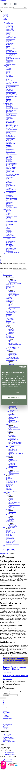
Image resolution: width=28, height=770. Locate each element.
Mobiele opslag (10, 235)
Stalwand (8, 238)
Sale (4, 253)
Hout (7, 67)
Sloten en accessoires (11, 154)
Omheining (6, 65)
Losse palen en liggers (11, 96)
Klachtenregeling (7, 718)
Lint (7, 78)
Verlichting (9, 40)
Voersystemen (9, 60)
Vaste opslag (9, 234)
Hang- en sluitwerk (11, 37)
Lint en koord (9, 76)
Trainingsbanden (10, 196)
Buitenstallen (9, 29)
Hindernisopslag (10, 232)
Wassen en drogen (10, 138)
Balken (8, 212)
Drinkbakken (9, 107)
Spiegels (8, 181)
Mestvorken (9, 140)
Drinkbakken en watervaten (13, 174)
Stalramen (8, 32)
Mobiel (8, 101)
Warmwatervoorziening (12, 125)
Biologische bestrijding (12, 166)
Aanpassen (13, 402)
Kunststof (8, 74)
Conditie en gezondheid (9, 192)
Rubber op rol (9, 251)
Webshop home (4, 553)
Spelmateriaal (9, 231)
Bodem (8, 178)
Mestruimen (9, 146)
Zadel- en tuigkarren (11, 131)
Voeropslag (9, 159)
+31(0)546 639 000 (9, 549)
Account (5, 19)
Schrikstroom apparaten (12, 82)
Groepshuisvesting (10, 54)
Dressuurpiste (9, 224)
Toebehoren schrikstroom (12, 85)
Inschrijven (3, 698)
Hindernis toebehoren (11, 221)
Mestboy (8, 145)
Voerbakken (9, 106)
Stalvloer (8, 239)
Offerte (5, 18)
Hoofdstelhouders (10, 136)
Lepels (7, 214)
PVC (7, 47)
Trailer (7, 150)
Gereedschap (9, 139)
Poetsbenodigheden (11, 126)
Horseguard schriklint (11, 86)
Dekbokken (9, 41)
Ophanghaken (9, 135)
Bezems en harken (10, 143)
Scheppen (8, 142)
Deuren (8, 33)
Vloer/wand (9, 44)
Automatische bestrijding (12, 164)
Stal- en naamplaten (11, 110)
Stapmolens (9, 195)
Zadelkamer (9, 128)
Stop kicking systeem (11, 207)
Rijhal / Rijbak (9, 177)
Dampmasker (9, 200)
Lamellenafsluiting (10, 39)
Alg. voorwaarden (7, 759)
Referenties (6, 17)
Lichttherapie (9, 205)
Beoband (8, 75)
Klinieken (8, 57)
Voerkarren (9, 157)
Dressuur (8, 223)
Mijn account (6, 712)
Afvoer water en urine (11, 51)
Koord (7, 79)
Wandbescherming (10, 152)
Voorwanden (9, 25)
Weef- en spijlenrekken (12, 28)
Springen (8, 210)
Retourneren (6, 716)
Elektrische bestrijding (11, 167)
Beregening (9, 184)
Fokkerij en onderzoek (11, 53)
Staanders (8, 213)
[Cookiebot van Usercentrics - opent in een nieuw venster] (19, 367)
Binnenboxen (9, 23)
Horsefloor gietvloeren (11, 48)
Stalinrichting (9, 104)
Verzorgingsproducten (11, 198)
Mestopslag (9, 117)
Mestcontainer (9, 118)
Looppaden (9, 244)
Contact (5, 546)
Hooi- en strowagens (11, 115)
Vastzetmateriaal (10, 122)
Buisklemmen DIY (11, 93)
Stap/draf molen (10, 246)
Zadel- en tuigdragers (11, 129)
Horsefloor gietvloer (11, 249)
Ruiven (8, 173)
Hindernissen (6, 209)
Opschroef (8, 68)
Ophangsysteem (10, 149)
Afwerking (9, 55)
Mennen (8, 227)
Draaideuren (9, 34)
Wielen (8, 120)
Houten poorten (10, 170)
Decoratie (8, 62)
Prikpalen (8, 100)
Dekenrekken (9, 133)
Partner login (6, 727)
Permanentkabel (10, 80)
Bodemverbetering (10, 175)
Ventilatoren (9, 188)
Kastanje (8, 71)
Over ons (5, 15)
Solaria (8, 193)
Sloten (7, 220)
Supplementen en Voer (11, 199)
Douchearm (9, 124)
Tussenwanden (10, 26)
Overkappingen (10, 61)
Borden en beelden (10, 64)
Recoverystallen (10, 245)
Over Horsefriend (7, 724)
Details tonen (19, 392)
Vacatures (5, 14)
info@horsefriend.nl (9, 550)
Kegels (8, 228)
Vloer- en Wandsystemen (9, 237)
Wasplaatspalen (10, 43)
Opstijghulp (9, 186)
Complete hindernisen (11, 216)
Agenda (5, 728)
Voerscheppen (9, 161)
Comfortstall (9, 50)
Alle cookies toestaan (14, 397)
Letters (8, 225)
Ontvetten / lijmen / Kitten (12, 252)
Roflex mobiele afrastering (12, 94)
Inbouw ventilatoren (11, 191)
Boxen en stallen (7, 22)
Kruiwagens (9, 114)
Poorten (8, 72)
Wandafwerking (10, 179)
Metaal (8, 87)
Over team (5, 725)
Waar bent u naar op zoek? (6, 7)
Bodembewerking (10, 185)
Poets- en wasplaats (11, 121)
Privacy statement (7, 761)
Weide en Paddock (10, 168)
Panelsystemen (9, 90)
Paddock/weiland (10, 241)
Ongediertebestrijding (11, 163)
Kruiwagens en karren (11, 113)
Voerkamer (9, 156)
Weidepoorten (9, 89)
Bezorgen (5, 715)
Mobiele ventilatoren (11, 189)
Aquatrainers (9, 202)
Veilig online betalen (8, 713)
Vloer (7, 153)
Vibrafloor (8, 203)
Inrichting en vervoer (8, 103)
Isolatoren (8, 83)
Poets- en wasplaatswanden (13, 58)
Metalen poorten (10, 171)
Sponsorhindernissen (11, 219)
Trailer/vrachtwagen (11, 248)
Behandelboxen (10, 30)
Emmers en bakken (11, 147)
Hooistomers (9, 160)
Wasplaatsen (9, 242)
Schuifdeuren (9, 36)
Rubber (8, 46)
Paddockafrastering (11, 92)
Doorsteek (8, 69)
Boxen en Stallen (7, 734)
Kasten (8, 132)
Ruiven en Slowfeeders (12, 108)
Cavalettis (8, 217)
